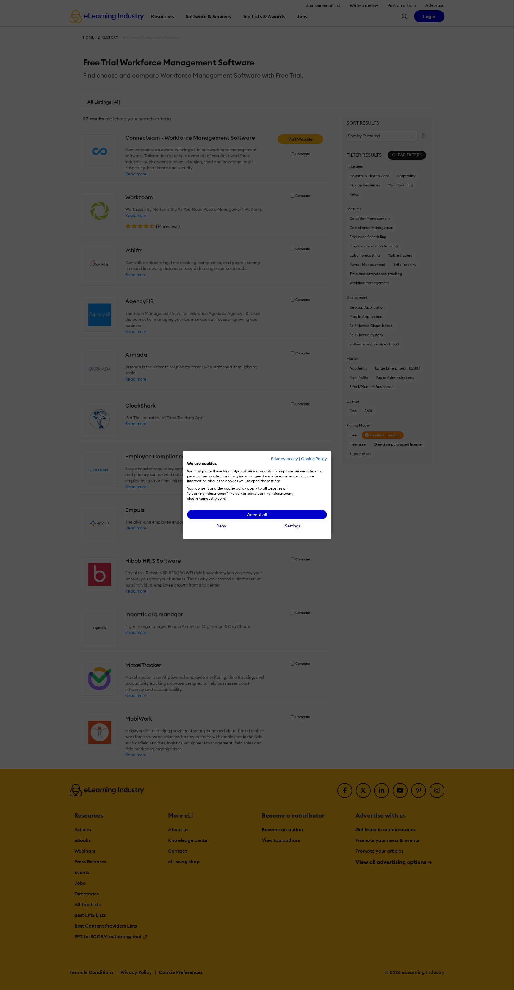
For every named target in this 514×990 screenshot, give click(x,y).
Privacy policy (284, 458)
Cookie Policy (314, 458)
